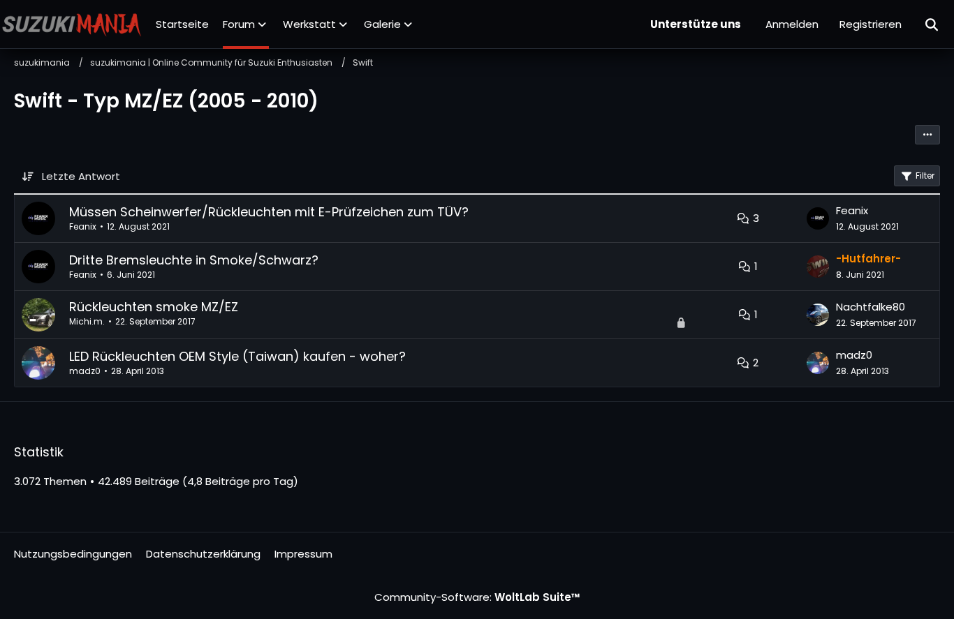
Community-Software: (477, 597)
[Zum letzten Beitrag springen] (818, 218)
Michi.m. (87, 321)
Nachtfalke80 (870, 306)
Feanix (82, 226)
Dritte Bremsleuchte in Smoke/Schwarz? (193, 260)
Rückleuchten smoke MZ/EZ (153, 306)
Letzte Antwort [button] (81, 176)
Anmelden (792, 24)
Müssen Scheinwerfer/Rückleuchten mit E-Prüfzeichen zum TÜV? (269, 212)
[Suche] (932, 24)
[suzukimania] (72, 24)
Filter (925, 175)
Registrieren (870, 24)
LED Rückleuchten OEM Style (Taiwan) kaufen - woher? (237, 356)
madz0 (85, 371)
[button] (927, 134)
